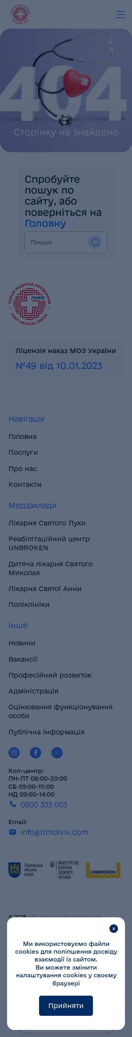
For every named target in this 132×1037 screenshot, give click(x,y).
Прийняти (66, 1005)
